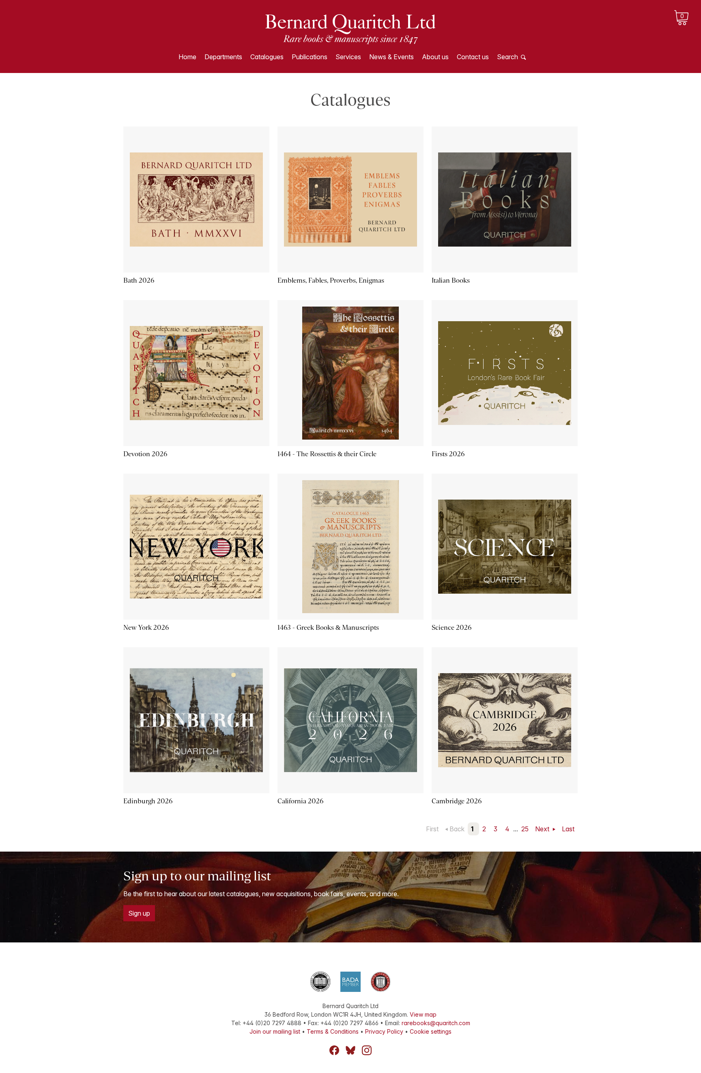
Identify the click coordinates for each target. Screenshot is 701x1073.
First (432, 829)
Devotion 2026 (145, 454)
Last (568, 829)
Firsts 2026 (448, 454)
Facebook (334, 1050)
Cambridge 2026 (457, 801)
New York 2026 (146, 627)
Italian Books (451, 280)
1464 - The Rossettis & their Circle (326, 454)
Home (187, 57)
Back (456, 829)
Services (348, 57)
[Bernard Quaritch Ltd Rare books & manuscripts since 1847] (350, 28)
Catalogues (267, 57)
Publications (309, 57)
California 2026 (300, 801)
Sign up (139, 913)
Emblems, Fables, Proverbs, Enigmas (330, 280)
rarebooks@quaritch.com (436, 1022)
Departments (223, 57)
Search (507, 57)
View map (423, 1014)
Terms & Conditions (333, 1031)
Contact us (473, 57)
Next (543, 829)
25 (525, 829)
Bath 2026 (138, 280)
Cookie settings (431, 1031)
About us (435, 57)
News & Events (391, 57)
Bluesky (350, 1050)
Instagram (367, 1050)
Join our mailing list (274, 1031)
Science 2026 (451, 627)
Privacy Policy (384, 1031)
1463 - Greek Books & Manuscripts (328, 627)
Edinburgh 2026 (147, 801)
